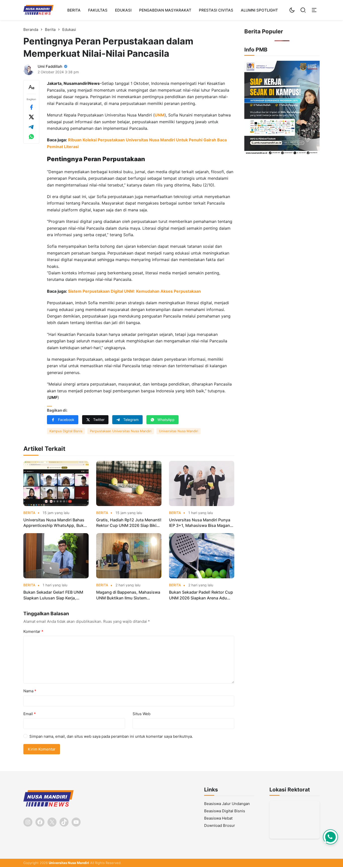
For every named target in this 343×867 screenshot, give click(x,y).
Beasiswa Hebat (218, 818)
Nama (29, 691)
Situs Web (141, 713)
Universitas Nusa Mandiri (178, 431)
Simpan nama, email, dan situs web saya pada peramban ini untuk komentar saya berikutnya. (111, 736)
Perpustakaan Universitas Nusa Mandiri (120, 431)
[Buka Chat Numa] (330, 836)
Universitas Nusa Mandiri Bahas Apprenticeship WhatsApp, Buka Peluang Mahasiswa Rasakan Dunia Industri (54, 522)
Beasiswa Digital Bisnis (224, 811)
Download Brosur (219, 825)
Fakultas (97, 10)
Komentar (33, 631)
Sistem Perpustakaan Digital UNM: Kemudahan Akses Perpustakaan (134, 291)
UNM (159, 114)
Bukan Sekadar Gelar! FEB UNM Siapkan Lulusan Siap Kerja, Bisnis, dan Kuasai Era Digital (53, 595)
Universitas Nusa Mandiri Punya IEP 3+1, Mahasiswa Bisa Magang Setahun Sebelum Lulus (201, 522)
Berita (74, 10)
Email (29, 713)
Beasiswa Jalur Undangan (227, 803)
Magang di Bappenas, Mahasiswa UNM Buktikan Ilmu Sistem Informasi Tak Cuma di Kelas (128, 595)
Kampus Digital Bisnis (65, 431)
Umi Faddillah (50, 66)
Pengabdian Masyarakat (165, 10)
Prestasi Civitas (216, 10)
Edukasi (123, 10)
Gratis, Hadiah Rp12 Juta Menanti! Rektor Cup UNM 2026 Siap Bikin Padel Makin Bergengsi (128, 522)
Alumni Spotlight (259, 10)
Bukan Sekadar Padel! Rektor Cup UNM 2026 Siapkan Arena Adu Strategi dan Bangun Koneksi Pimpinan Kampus (201, 595)
